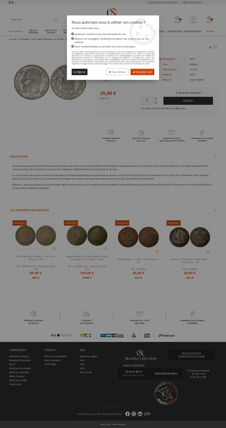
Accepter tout (143, 72)
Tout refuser (118, 72)
